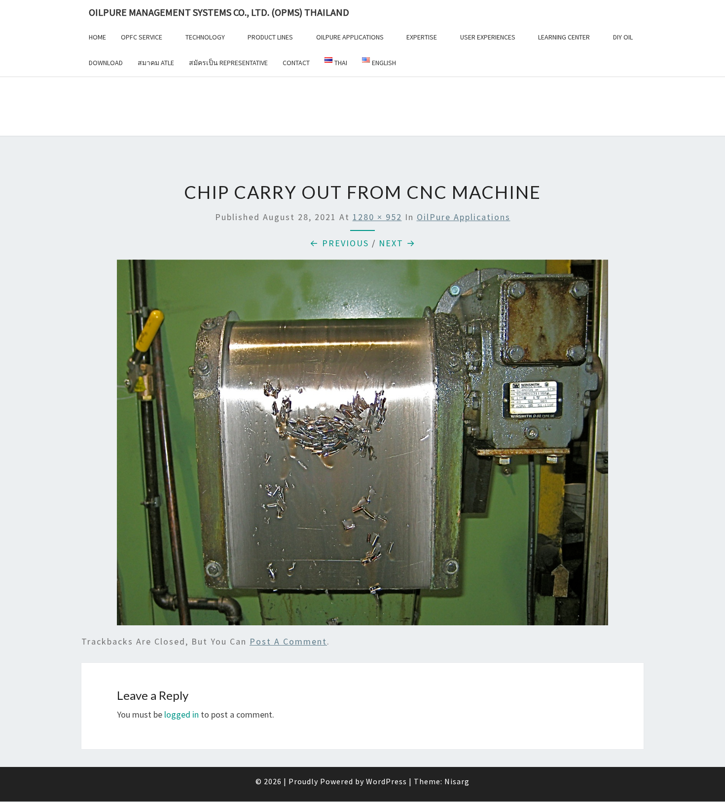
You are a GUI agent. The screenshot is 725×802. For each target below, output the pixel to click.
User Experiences (487, 37)
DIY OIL (623, 37)
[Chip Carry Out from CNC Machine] (362, 446)
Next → (397, 243)
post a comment (288, 641)
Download (106, 62)
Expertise (421, 37)
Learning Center (564, 37)
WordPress (386, 781)
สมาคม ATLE (156, 62)
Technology (205, 37)
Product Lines (270, 37)
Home (97, 37)
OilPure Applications (350, 37)
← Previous (339, 243)
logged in (181, 714)
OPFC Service (141, 37)
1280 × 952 (377, 217)
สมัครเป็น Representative (228, 62)
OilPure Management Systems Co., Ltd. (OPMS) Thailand (219, 12)
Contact (296, 62)
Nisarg (457, 781)
